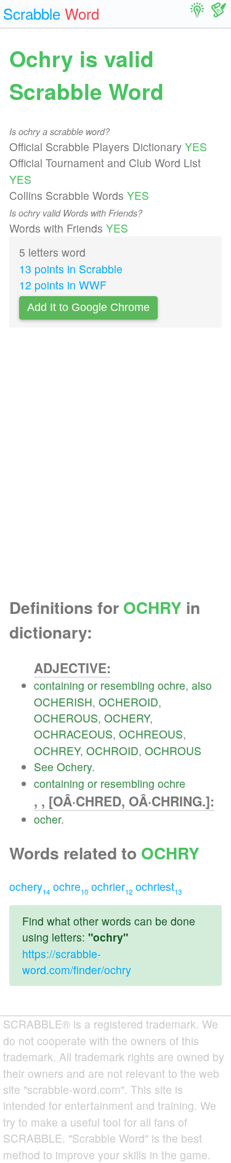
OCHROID (112, 750)
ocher (47, 819)
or (92, 685)
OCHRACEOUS (73, 734)
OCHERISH (63, 702)
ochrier (111, 886)
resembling (127, 685)
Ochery (74, 766)
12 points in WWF (63, 284)
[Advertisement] (115, 466)
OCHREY (57, 750)
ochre (171, 685)
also (202, 685)
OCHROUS (173, 750)
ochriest (159, 886)
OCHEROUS (66, 718)
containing (59, 685)
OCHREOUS (151, 734)
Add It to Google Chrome (88, 307)
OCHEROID (128, 702)
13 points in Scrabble (71, 268)
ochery (29, 886)
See (44, 766)
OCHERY (127, 718)
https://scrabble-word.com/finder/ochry (76, 961)
